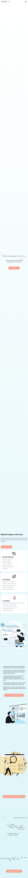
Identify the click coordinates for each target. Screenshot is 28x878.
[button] (26, 2)
